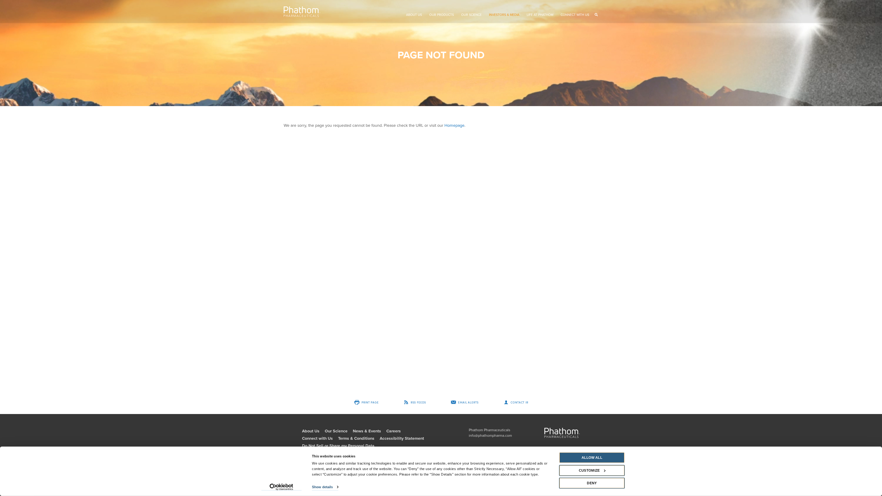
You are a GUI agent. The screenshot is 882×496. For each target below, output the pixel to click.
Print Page (370, 402)
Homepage (454, 125)
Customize (589, 470)
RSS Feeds (418, 402)
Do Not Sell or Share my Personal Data (338, 445)
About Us (414, 15)
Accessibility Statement (402, 438)
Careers (393, 431)
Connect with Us (575, 15)
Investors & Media (504, 15)
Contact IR (519, 402)
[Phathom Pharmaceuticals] (302, 11)
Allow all (592, 457)
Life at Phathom (540, 15)
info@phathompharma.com (490, 435)
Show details (322, 487)
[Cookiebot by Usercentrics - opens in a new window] (281, 487)
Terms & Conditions (356, 438)
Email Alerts (468, 402)
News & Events (367, 431)
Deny (592, 483)
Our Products (441, 15)
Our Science (471, 15)
